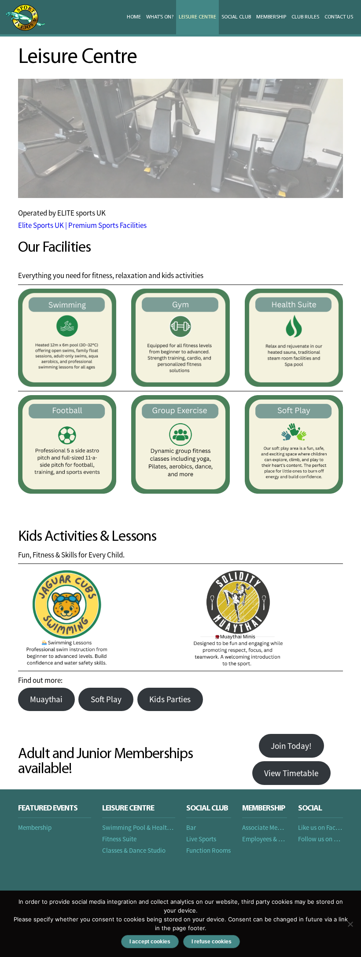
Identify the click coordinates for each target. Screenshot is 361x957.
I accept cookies (149, 942)
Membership (271, 17)
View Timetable (291, 773)
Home (134, 17)
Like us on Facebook (325, 827)
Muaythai (46, 699)
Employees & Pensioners (275, 839)
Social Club (236, 17)
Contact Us (338, 17)
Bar (191, 827)
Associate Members (268, 827)
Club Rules (305, 17)
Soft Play (106, 699)
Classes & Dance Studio (134, 850)
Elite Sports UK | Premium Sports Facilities (82, 225)
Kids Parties (170, 699)
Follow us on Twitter (325, 839)
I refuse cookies (212, 942)
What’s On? (159, 17)
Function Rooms (208, 850)
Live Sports (201, 839)
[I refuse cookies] (350, 924)
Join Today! (291, 746)
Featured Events (47, 809)
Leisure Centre (197, 17)
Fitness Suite (119, 839)
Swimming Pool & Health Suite (144, 827)
